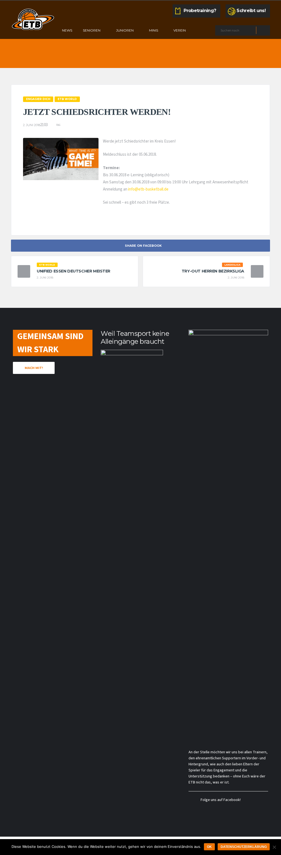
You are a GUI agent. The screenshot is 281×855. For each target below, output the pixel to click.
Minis (153, 30)
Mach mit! (34, 368)
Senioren (91, 30)
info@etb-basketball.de (148, 189)
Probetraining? (200, 10)
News (67, 30)
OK (209, 847)
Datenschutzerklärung (244, 847)
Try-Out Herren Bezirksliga (213, 271)
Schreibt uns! (251, 10)
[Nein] (274, 847)
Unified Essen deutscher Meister (73, 271)
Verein (179, 30)
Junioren (125, 30)
